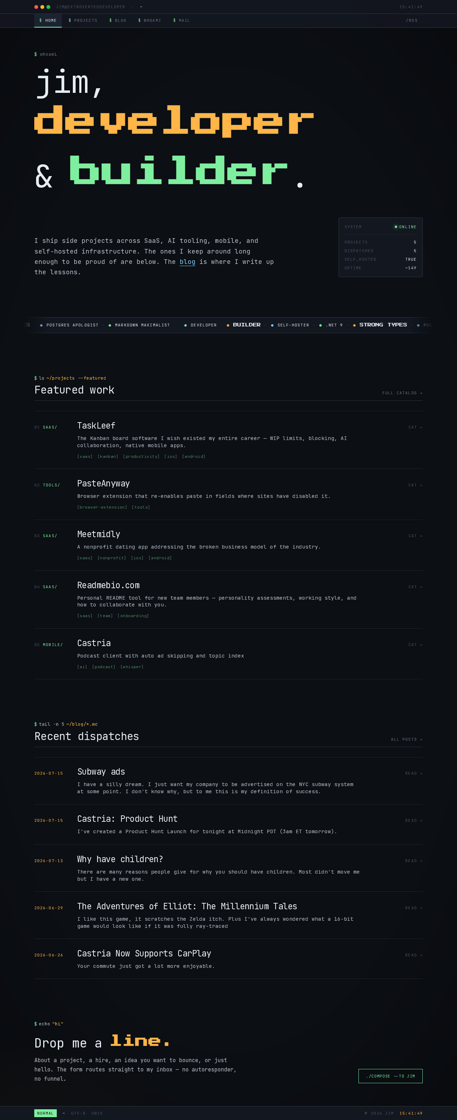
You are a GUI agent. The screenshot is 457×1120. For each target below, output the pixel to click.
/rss (411, 20)
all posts (405, 739)
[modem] (42, 7)
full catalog (401, 392)
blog (118, 20)
